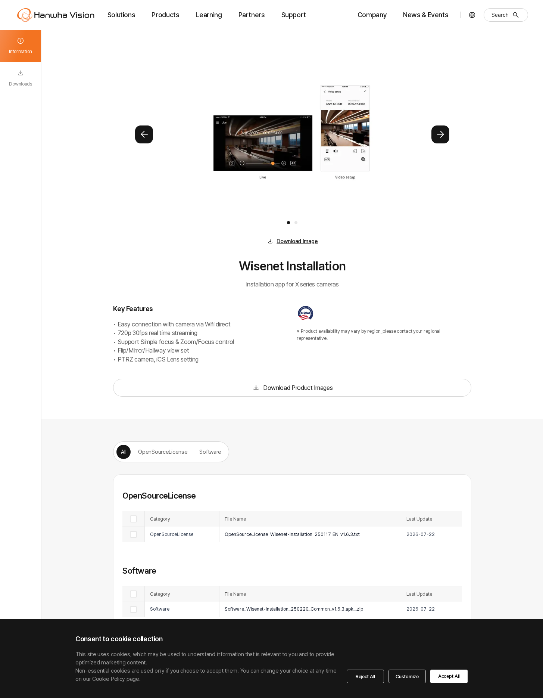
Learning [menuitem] (209, 15)
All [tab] (123, 452)
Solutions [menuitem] (121, 15)
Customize (407, 676)
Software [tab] (210, 452)
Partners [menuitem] (251, 15)
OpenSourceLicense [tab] (162, 452)
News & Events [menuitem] (425, 15)
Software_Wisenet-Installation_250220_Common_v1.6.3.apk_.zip (294, 609)
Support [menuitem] (293, 15)
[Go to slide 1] (288, 222)
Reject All (365, 676)
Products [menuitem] (165, 15)
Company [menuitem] (372, 15)
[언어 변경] (472, 15)
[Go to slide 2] (295, 222)
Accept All (449, 676)
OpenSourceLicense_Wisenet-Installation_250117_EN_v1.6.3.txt (292, 534)
